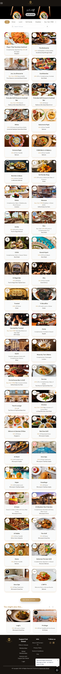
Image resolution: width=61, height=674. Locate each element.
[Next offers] (52, 606)
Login (23, 661)
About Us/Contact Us (37, 644)
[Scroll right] (55, 22)
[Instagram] (53, 643)
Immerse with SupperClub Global (23, 657)
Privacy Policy (38, 648)
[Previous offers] (49, 606)
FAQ (38, 654)
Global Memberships (23, 652)
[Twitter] (50, 643)
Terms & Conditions (37, 651)
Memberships (23, 648)
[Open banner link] (30, 12)
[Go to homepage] (9, 640)
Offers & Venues (23, 645)
